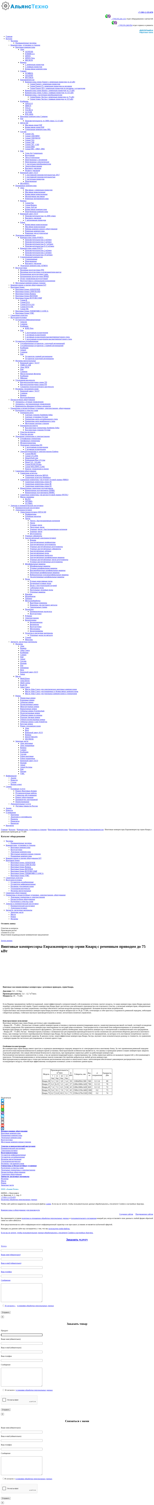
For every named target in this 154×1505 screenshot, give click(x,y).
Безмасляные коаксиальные (36, 224)
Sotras (22, 674)
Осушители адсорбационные (13, 1157)
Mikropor (23, 378)
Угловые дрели (36, 525)
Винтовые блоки (17, 287)
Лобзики (28, 598)
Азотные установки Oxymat (36, 417)
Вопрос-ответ (16, 784)
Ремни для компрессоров (30, 726)
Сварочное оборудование (25, 471)
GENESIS (29, 52)
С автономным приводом (35, 220)
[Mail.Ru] (77, 1128)
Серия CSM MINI (32, 136)
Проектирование (22, 802)
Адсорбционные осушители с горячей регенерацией (41, 346)
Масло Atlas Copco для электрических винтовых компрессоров (51, 689)
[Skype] (77, 1116)
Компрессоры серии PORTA (31, 237)
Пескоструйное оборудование (23, 400)
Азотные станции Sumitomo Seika (39, 415)
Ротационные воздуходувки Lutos (34, 274)
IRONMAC (24, 183)
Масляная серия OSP (33, 125)
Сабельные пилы (37, 588)
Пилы (27, 579)
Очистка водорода (27, 432)
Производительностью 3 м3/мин (38, 240)
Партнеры (15, 815)
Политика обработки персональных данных (19, 1200)
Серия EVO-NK (26, 307)
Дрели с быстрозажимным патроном (45, 521)
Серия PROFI (30, 454)
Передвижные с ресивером (36, 160)
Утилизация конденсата (25, 380)
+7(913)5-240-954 (124, 25)
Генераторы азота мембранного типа (40, 421)
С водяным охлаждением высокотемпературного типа (47, 337)
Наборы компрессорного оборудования (41, 229)
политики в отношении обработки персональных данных (45, 1218)
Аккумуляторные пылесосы (41, 555)
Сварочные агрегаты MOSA (36, 475)
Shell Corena (25, 683)
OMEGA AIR (25, 365)
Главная (9, 36)
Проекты (14, 819)
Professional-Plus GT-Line (35, 460)
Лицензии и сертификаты (21, 817)
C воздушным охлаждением (36, 333)
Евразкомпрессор (27, 80)
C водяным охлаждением (35, 335)
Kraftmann (24, 101)
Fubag (22, 222)
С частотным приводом (34, 179)
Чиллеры (14, 41)
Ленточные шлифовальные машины (45, 573)
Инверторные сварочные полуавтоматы (36, 488)
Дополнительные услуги (21, 804)
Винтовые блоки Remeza (25, 294)
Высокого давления (33, 168)
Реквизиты (15, 821)
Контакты (10, 825)
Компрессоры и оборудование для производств (20, 1210)
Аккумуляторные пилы (39, 553)
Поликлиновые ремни (29, 704)
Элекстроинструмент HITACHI (33, 512)
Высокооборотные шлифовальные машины (47, 570)
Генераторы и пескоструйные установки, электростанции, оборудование (40, 408)
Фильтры (19, 644)
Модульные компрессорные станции (30, 283)
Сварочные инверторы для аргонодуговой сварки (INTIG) (44, 495)
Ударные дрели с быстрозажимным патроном (48, 529)
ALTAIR (28, 112)
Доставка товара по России (26, 806)
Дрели (27, 518)
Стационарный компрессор (31, 257)
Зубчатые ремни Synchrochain (32, 711)
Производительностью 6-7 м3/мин (39, 244)
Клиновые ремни (27, 700)
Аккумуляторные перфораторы (42, 542)
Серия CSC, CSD (32, 145)
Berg (22, 670)
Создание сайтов (126, 1214)
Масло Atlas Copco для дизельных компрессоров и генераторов (51, 694)
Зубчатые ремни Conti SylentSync (33, 722)
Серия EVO (25, 302)
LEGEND (29, 75)
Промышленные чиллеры (25, 43)
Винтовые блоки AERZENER (27, 289)
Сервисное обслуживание (26, 795)
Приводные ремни (27, 698)
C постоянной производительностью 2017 (42, 175)
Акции (13, 778)
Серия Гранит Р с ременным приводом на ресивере (51, 86)
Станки (28, 637)
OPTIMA (28, 501)
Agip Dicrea (25, 681)
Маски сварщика (27, 497)
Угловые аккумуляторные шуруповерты (46, 562)
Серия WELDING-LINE (35, 467)
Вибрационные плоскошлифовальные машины (49, 575)
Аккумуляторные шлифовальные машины (47, 557)
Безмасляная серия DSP (34, 127)
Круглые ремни (26, 724)
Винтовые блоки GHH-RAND (27, 292)
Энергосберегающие (33, 166)
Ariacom (23, 322)
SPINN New (30, 58)
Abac (22, 49)
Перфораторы (30, 514)
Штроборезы (30, 596)
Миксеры (29, 640)
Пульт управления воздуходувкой (34, 279)
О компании (11, 812)
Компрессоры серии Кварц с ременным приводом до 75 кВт (50, 90)
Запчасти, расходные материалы (24, 642)
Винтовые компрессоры (25, 47)
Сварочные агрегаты (19, 315)
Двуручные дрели (37, 527)
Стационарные (31, 259)
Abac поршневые (27, 745)
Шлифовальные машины (35, 564)
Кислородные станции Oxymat (37, 430)
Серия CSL (29, 134)
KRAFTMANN (31, 737)
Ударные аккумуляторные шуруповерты (46, 547)
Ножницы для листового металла (43, 605)
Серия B (23, 300)
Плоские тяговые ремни (30, 717)
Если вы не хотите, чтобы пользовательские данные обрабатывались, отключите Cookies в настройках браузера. (47, 1233)
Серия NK (24, 309)
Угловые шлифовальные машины (43, 568)
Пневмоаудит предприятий (26, 799)
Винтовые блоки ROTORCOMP (28, 298)
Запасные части (21, 741)
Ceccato (23, 132)
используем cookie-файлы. (59, 1229)
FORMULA (30, 54)
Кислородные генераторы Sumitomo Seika (42, 428)
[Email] (77, 1122)
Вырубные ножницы (38, 603)
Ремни (18, 696)
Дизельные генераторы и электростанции (32, 436)
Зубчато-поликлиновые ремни (32, 720)
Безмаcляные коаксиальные (36, 194)
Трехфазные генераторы (30, 441)
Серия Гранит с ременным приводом (45, 84)
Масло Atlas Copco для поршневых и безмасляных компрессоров (51, 691)
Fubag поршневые (27, 758)
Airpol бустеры (26, 767)
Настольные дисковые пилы (41, 590)
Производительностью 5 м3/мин (38, 242)
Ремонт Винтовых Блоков (26, 791)
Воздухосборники (27, 397)
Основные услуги (18, 789)
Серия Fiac (29, 203)
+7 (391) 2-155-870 (145, 12)
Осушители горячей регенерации (38, 356)
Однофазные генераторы (30, 438)
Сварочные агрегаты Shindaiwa (38, 477)
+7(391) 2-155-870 (8, 1197)
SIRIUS (28, 106)
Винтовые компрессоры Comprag (34, 116)
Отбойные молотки (33, 516)
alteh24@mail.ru (146, 30)
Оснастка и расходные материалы (39, 633)
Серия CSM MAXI (32, 138)
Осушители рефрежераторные (13, 1155)
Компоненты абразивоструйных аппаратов (33, 406)
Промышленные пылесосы (41, 611)
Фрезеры (28, 594)
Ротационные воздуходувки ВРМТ (34, 276)
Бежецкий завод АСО (29, 173)
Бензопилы (34, 624)
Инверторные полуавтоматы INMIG (40, 490)
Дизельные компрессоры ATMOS (34, 266)
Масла (18, 676)
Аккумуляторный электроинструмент (40, 538)
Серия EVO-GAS (27, 304)
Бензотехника (30, 620)
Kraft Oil (23, 685)
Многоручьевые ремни (29, 707)
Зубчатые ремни (26, 702)
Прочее (23, 771)
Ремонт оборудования (24, 797)
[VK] (77, 1103)
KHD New (29, 328)
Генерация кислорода (29, 426)
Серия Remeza (31, 205)
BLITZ (28, 499)
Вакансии (15, 823)
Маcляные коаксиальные (35, 192)
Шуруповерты (36, 534)
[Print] (77, 1119)
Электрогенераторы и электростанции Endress (39, 451)
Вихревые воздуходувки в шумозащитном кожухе (40, 272)
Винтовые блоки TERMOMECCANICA (31, 311)
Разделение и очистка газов (26, 410)
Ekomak (23, 663)
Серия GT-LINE (31, 456)
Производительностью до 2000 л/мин (40, 216)
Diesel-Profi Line (31, 458)
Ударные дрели (36, 531)
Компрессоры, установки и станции (25, 45)
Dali (21, 151)
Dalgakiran (24, 668)
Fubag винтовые (27, 756)
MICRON (29, 60)
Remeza (23, 62)
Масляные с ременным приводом (38, 190)
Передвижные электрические (37, 162)
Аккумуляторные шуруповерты (43, 544)
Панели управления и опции (37, 469)
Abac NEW (24, 367)
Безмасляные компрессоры (36, 69)
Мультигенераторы (28, 443)
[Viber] (77, 1112)
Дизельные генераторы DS (31, 445)
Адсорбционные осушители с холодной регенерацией (42, 343)
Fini (21, 119)
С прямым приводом (33, 67)
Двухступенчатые (32, 157)
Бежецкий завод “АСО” (30, 363)
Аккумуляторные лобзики (40, 551)
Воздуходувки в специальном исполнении (37, 281)
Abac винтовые (26, 743)
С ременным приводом (34, 65)
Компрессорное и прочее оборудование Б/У (28, 285)
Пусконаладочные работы (26, 793)
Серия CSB (29, 142)
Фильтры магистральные (25, 361)
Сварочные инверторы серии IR (38, 484)
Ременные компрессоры (35, 231)
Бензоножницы (36, 622)
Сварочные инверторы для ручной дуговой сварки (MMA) (44, 480)
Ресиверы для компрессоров (26, 389)
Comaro (23, 71)
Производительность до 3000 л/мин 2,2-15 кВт (44, 121)
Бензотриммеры (36, 631)
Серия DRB (30, 147)
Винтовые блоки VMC (24, 313)
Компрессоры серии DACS (31, 248)
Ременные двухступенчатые (36, 233)
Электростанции (32, 618)
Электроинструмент (23, 510)
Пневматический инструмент (27, 508)
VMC (22, 774)
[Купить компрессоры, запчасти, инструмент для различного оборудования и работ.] (25, 10)
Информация (11, 776)
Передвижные (31, 181)
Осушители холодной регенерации (39, 359)
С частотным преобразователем (38, 164)
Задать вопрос (7, 941)
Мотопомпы (35, 629)
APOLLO (29, 103)
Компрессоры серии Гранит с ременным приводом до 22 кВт (50, 82)
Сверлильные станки (38, 607)
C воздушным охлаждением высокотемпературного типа (48, 339)
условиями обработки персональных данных (35, 1306)
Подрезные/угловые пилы (40, 583)
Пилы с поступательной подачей (43, 585)
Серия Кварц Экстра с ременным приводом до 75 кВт (52, 97)
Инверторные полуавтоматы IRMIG (40, 493)
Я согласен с (10, 1306)
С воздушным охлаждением (36, 447)
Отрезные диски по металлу (41, 635)
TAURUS (29, 110)
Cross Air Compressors (34, 153)
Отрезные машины (37, 592)
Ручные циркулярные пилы (41, 581)
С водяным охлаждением (35, 449)
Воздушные (30, 155)
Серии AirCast (31, 207)
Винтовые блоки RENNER (26, 296)
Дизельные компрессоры (25, 235)
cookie (48, 1204)
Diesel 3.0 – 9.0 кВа (33, 462)
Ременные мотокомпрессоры (37, 199)
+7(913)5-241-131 (118, 19)
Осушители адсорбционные (26, 341)
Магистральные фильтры (30, 374)
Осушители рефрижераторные (27, 320)
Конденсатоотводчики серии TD (33, 382)
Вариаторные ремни (28, 709)
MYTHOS (29, 77)
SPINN (28, 56)
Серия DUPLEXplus (33, 464)
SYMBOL (29, 73)
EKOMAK (29, 739)
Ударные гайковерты (33, 536)
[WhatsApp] (77, 1109)
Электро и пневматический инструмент (27, 506)
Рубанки (28, 616)
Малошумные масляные (35, 196)
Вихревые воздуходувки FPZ (32, 270)
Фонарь (33, 540)
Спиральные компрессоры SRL (38, 129)
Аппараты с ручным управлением (29, 402)
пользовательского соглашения (83, 1218)
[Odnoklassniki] (77, 1106)
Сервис (9, 787)
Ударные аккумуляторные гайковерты (45, 549)
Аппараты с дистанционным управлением (32, 404)
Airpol (22, 659)
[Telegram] (77, 1100)
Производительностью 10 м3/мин (39, 255)
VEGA (28, 108)
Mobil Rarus (25, 678)
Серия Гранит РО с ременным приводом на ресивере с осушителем (57, 88)
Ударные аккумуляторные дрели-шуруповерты (49, 560)
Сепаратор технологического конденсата (37, 387)
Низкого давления (32, 170)
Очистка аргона (26, 434)
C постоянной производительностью (40, 177)
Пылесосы (29, 609)
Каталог (9, 39)
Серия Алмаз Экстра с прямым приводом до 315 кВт (51, 99)
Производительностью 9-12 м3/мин (39, 246)
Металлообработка (32, 601)
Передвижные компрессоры (36, 212)
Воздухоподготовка (19, 317)
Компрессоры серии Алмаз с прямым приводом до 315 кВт (49, 93)
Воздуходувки (21, 268)
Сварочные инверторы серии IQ (38, 486)
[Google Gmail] (77, 1125)
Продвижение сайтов (144, 1214)
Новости (14, 780)
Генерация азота (26, 413)
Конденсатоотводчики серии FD (33, 384)
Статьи (13, 782)
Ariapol (23, 350)
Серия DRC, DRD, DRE (35, 149)
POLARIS (29, 114)
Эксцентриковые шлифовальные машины (47, 577)
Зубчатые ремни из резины (31, 715)
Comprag (23, 324)
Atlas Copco (25, 650)
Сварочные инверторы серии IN (38, 482)
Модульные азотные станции (37, 423)
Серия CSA (29, 140)
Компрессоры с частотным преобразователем (43, 95)
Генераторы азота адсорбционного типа (41, 419)
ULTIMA (28, 503)
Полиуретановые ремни (30, 713)
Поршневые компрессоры (26, 186)
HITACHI (24, 123)
